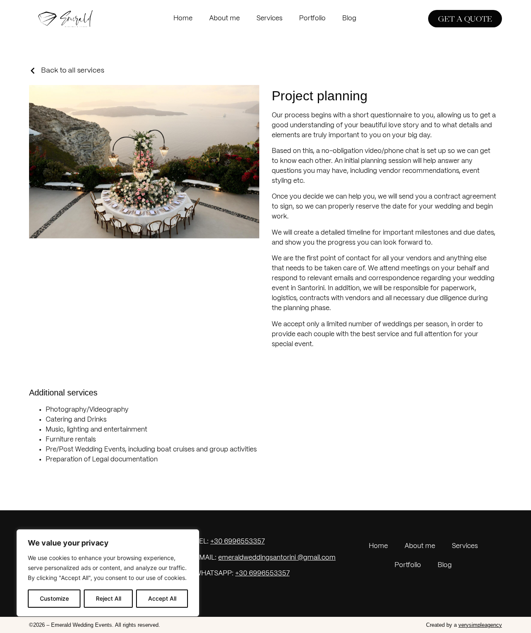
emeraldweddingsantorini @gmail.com (277, 558)
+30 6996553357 (237, 541)
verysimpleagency (480, 625)
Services (269, 18)
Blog (349, 18)
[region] (108, 572)
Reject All (108, 598)
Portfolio (312, 18)
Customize (54, 598)
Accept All (162, 598)
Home (182, 18)
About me (224, 18)
